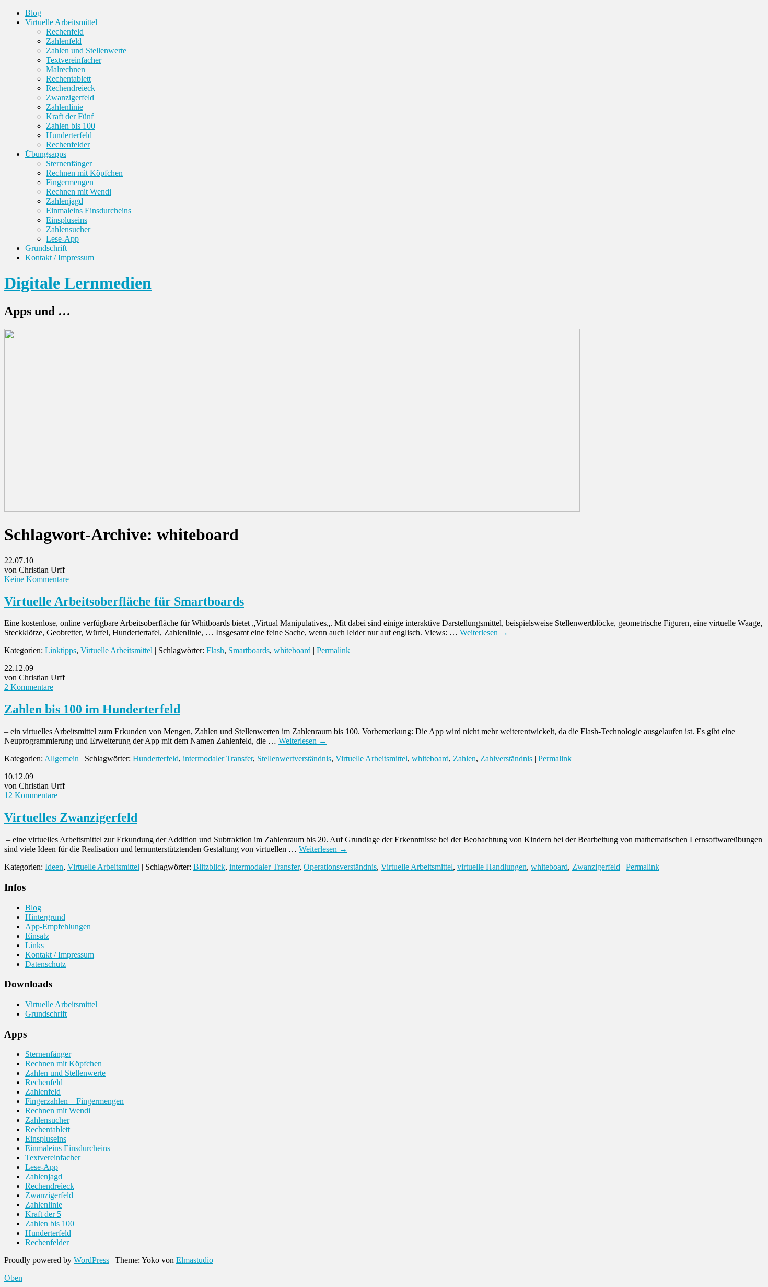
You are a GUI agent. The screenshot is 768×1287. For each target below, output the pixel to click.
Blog (33, 12)
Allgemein (61, 758)
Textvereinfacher (73, 59)
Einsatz (37, 935)
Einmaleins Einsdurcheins (88, 210)
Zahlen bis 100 (70, 125)
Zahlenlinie (64, 106)
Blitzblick (209, 866)
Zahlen (464, 758)
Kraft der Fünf (70, 116)
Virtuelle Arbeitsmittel (61, 22)
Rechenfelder (68, 144)
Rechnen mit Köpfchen (84, 172)
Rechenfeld (65, 31)
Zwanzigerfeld (70, 97)
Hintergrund (45, 917)
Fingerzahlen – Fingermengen (74, 1101)
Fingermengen (70, 182)
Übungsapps (45, 154)
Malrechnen (65, 69)
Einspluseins (66, 219)
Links (34, 945)
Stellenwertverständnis (294, 758)
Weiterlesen (484, 632)
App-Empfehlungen (58, 926)
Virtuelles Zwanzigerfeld (70, 817)
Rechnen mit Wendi (78, 191)
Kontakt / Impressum (59, 257)
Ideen (54, 866)
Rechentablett (68, 78)
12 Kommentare (30, 795)
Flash (215, 650)
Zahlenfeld (64, 41)
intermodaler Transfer (218, 758)
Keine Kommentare (36, 579)
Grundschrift (46, 248)
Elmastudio (194, 1260)
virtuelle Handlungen (492, 866)
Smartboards (249, 650)
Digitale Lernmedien (78, 283)
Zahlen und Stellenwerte (86, 50)
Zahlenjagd (64, 201)
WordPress (91, 1260)
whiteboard (292, 650)
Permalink (333, 650)
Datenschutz (45, 964)
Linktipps (60, 650)
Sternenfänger (69, 163)
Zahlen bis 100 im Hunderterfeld (92, 709)
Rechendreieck (70, 88)
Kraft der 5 (43, 1214)
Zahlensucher (68, 229)
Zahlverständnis (506, 758)
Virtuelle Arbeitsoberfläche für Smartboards (124, 601)
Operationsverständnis (340, 866)
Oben (13, 1277)
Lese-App (62, 238)
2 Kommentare (28, 686)
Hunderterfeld (69, 135)
